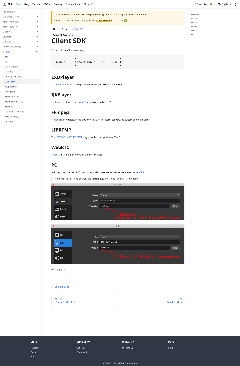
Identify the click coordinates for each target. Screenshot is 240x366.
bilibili (81, 102)
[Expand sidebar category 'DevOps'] (37, 41)
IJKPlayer (195, 18)
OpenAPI (7, 31)
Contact (80, 347)
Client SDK (9, 81)
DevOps (7, 41)
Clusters (7, 36)
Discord (126, 347)
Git (6, 61)
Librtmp (8, 121)
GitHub (87, 4)
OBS (141, 172)
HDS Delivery (11, 116)
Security (58, 4)
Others (6, 51)
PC (192, 34)
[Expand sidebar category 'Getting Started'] (37, 16)
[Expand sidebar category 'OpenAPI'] (37, 31)
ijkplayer (55, 102)
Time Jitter (9, 91)
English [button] (225, 4)
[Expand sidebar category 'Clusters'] (37, 36)
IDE (6, 56)
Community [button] (72, 4)
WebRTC (55, 154)
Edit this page (62, 286)
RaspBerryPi (10, 86)
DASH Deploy (11, 66)
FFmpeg (55, 119)
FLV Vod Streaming (14, 111)
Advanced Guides (12, 46)
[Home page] (54, 29)
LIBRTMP (60, 137)
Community (82, 352)
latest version (103, 20)
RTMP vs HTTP (11, 96)
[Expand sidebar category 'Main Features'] (37, 26)
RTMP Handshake (13, 101)
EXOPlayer (61, 84)
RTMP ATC (9, 106)
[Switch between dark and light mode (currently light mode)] (235, 4)
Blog (26, 4)
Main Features (10, 26)
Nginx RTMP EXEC (13, 76)
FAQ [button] (46, 4)
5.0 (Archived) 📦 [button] (203, 4)
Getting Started (11, 16)
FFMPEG (8, 71)
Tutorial (36, 4)
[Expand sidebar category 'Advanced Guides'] (37, 46)
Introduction (9, 11)
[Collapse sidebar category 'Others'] (37, 51)
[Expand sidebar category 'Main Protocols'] (37, 21)
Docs (18, 4)
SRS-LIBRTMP (75, 137)
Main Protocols (11, 21)
